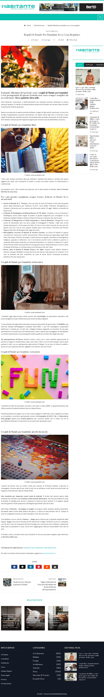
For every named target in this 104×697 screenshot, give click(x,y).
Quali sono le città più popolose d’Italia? (22, 582)
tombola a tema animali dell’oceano (34, 499)
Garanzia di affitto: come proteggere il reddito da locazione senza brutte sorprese (95, 123)
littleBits (62, 324)
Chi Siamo (4, 655)
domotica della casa (10, 537)
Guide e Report (6, 671)
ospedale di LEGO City (47, 416)
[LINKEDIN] (31, 567)
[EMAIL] (55, 567)
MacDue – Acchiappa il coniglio (22, 509)
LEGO (48, 406)
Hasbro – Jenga (29, 519)
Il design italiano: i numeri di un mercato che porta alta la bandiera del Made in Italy (10, 618)
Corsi (3, 667)
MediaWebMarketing (59, 694)
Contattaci (5, 659)
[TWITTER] (22, 567)
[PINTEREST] (39, 567)
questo (27, 347)
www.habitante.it (49, 553)
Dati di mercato (52, 31)
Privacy (4, 679)
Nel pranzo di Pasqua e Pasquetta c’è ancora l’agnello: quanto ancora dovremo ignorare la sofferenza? (35, 617)
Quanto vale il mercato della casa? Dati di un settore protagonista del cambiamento (58, 618)
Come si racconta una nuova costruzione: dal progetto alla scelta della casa (94, 161)
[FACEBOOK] (14, 567)
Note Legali (5, 675)
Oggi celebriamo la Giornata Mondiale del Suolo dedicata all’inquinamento (47, 584)
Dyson (41, 344)
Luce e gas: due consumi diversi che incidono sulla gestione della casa (86, 89)
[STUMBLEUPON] (47, 567)
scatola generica (27, 418)
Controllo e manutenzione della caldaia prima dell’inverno (95, 103)
